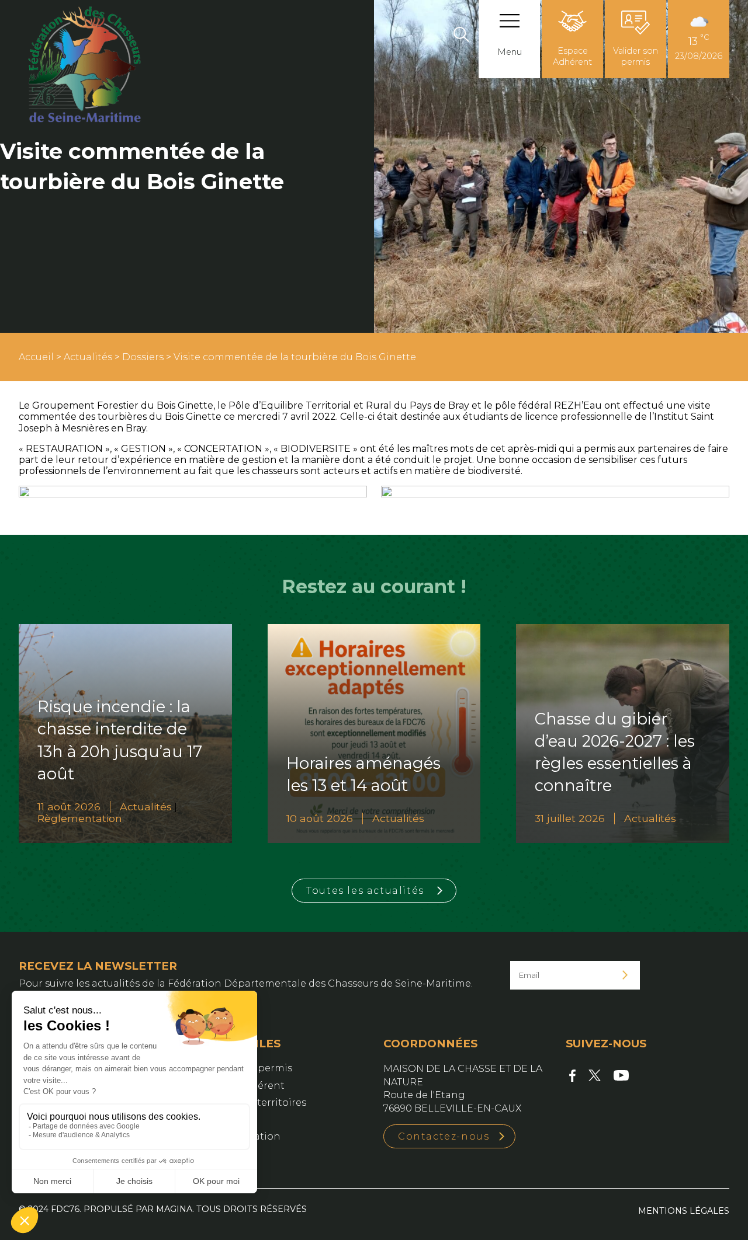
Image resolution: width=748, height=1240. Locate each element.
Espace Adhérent (572, 56)
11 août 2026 (69, 806)
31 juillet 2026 (570, 818)
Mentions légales (683, 1211)
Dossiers (143, 357)
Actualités (88, 357)
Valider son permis (635, 56)
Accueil (36, 357)
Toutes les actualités (365, 890)
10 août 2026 (319, 818)
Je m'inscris (625, 975)
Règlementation (79, 818)
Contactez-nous (443, 1136)
